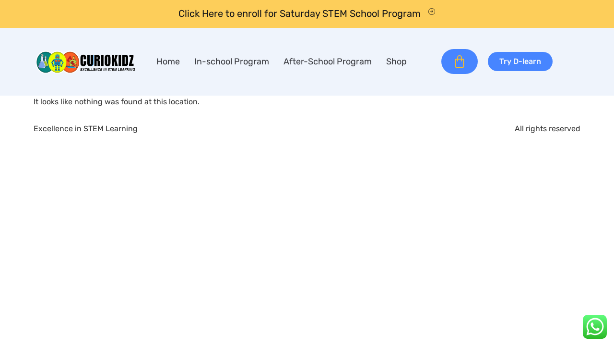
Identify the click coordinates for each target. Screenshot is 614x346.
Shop (396, 61)
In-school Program (231, 61)
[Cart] (459, 61)
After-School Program (327, 61)
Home (168, 61)
